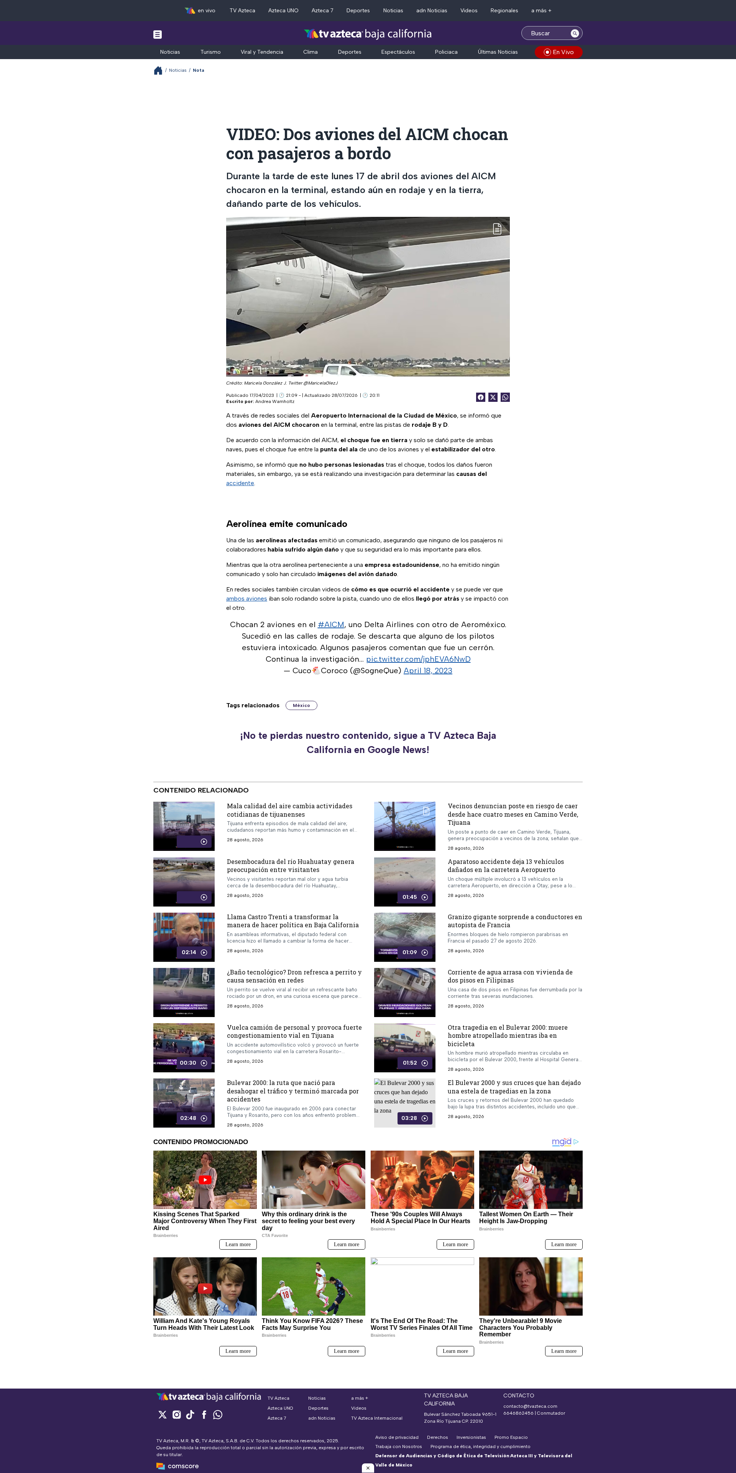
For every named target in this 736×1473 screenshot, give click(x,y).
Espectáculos (398, 52)
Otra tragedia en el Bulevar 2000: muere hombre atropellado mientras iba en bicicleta (508, 1035)
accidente (240, 483)
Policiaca (446, 52)
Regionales (504, 10)
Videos (469, 10)
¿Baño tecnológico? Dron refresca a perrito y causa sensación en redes (294, 976)
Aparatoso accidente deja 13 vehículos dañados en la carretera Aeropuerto (506, 865)
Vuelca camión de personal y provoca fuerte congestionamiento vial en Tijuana (294, 1031)
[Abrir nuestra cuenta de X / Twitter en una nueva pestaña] (162, 1414)
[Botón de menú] (157, 34)
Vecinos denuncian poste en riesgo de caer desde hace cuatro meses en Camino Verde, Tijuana (513, 814)
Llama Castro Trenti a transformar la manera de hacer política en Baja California (293, 920)
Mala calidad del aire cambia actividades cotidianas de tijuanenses (289, 810)
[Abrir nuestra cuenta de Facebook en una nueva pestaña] (204, 1414)
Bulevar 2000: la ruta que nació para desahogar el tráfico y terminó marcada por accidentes (293, 1090)
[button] (368, 1468)
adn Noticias (431, 10)
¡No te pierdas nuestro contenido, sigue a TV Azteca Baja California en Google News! (368, 743)
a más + (541, 10)
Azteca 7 (323, 10)
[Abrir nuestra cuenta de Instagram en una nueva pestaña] (176, 1414)
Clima (310, 52)
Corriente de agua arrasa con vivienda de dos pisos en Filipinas (510, 976)
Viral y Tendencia (262, 52)
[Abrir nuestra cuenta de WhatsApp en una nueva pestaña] (217, 1414)
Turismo (210, 52)
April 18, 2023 (428, 670)
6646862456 (518, 1413)
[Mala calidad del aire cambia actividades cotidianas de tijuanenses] (184, 826)
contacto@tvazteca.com (530, 1406)
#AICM (331, 624)
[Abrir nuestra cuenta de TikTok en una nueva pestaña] (190, 1414)
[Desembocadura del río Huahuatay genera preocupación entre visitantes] (184, 881)
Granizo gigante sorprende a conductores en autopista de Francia (515, 920)
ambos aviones (246, 598)
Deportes (358, 10)
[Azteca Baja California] (368, 34)
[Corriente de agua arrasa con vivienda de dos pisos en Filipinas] (404, 992)
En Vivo (563, 52)
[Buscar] (575, 33)
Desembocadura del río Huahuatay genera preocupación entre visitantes (290, 865)
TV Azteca (242, 10)
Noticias (393, 10)
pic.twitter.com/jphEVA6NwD (418, 659)
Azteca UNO (283, 10)
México (301, 705)
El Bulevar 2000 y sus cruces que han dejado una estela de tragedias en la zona (514, 1086)
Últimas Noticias (498, 52)
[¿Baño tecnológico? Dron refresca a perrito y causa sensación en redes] (184, 992)
